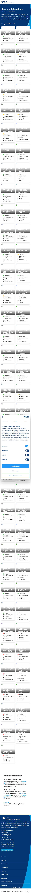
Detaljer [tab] (16, 421)
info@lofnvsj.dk (9, 839)
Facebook (8, 795)
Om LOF (3, 860)
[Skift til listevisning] (29, 24)
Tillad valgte (15, 471)
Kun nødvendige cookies (15, 475)
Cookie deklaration (15, 887)
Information (5, 864)
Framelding (4, 874)
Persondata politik (6, 882)
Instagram (23, 793)
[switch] (27, 450)
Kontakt (3, 891)
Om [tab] (25, 421)
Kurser (9, 891)
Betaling (3, 871)
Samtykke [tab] (5, 421)
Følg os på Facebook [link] (7, 850)
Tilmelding (4, 867)
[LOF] (8, 2)
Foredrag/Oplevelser (17, 891)
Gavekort (4, 885)
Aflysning (4, 878)
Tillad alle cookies (15, 466)
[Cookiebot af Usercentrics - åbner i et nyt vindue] (23, 417)
